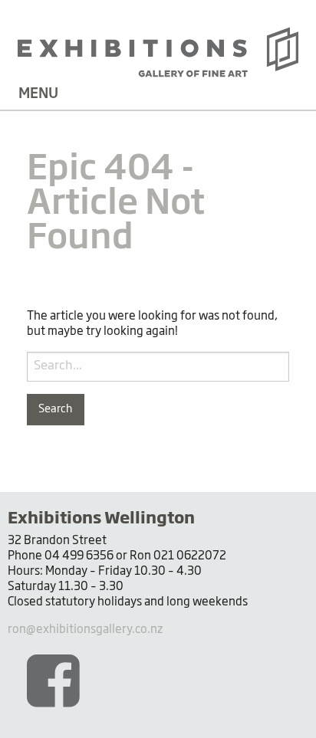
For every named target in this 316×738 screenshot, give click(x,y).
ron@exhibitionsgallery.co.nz (85, 629)
